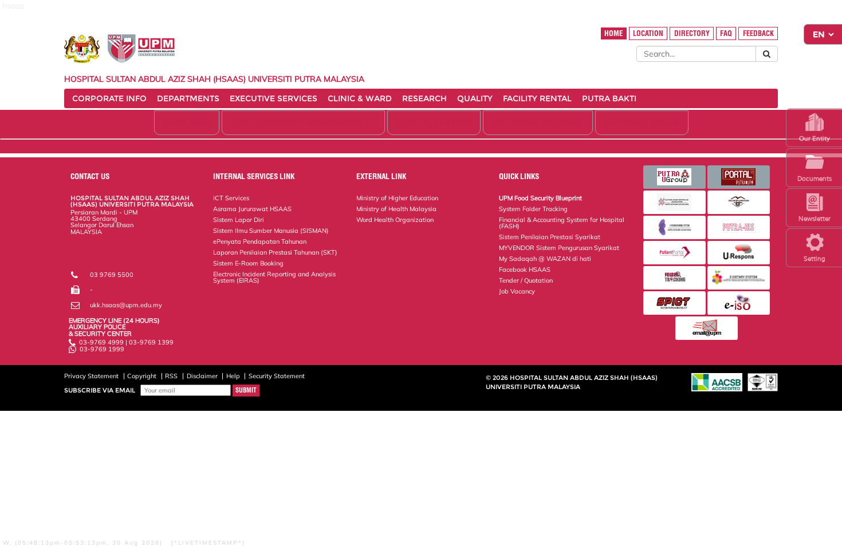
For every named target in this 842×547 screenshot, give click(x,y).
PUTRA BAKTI (609, 98)
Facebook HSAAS (524, 269)
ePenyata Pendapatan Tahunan (259, 241)
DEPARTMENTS (188, 98)
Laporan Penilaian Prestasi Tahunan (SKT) (275, 252)
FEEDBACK (758, 33)
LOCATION (648, 33)
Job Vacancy (517, 291)
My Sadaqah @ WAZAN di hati (545, 259)
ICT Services (231, 198)
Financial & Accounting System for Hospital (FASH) (561, 223)
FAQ (726, 33)
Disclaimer (202, 376)
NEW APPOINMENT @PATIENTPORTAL (303, 123)
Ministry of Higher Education (397, 198)
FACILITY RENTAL (537, 98)
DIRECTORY (692, 33)
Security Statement (277, 376)
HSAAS (81, 257)
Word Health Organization (395, 220)
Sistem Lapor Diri (238, 220)
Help (233, 376)
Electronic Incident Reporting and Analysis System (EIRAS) (274, 277)
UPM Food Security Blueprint (540, 198)
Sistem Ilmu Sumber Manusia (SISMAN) (271, 231)
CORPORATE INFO (109, 98)
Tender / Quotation (526, 280)
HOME (613, 33)
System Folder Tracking (533, 209)
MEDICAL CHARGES (433, 123)
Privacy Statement (91, 376)
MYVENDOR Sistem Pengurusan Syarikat (559, 248)
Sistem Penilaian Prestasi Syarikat (549, 237)
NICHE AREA (186, 123)
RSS (171, 376)
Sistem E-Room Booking (248, 263)
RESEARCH (424, 98)
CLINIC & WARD (360, 98)
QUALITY (475, 98)
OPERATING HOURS (641, 123)
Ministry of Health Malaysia (396, 209)
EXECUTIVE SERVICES (273, 98)
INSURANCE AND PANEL (538, 123)
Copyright (141, 376)
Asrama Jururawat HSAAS (252, 209)
